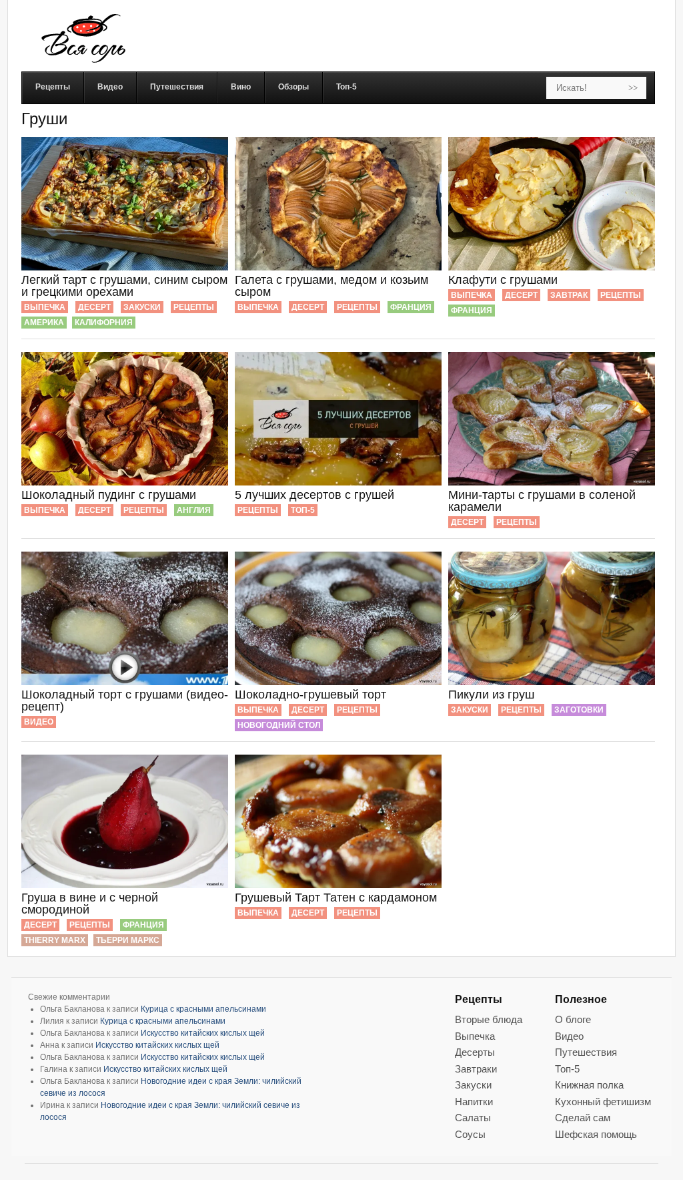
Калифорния (104, 322)
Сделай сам (582, 1117)
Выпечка (44, 307)
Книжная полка (589, 1085)
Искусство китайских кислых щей (203, 1033)
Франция (411, 307)
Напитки (474, 1101)
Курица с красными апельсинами (203, 1009)
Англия (194, 510)
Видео (38, 722)
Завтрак (569, 295)
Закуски (142, 307)
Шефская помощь (596, 1134)
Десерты (475, 1052)
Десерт (94, 307)
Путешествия (586, 1052)
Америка (44, 322)
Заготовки (579, 710)
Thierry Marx (54, 940)
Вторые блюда (488, 1019)
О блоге (573, 1019)
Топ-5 (303, 510)
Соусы (470, 1134)
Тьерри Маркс (127, 940)
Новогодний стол (278, 725)
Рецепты (193, 307)
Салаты (473, 1117)
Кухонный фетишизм (603, 1101)
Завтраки (476, 1068)
